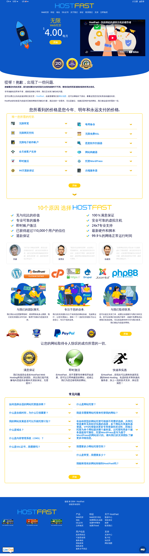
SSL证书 (65, 12)
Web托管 (45, 12)
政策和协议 (80, 535)
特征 (52, 12)
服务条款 (79, 540)
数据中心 (108, 517)
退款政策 (79, 543)
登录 (142, 1)
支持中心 (108, 535)
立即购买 (104, 12)
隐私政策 (79, 546)
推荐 (106, 523)
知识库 (107, 540)
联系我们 (89, 12)
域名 (58, 12)
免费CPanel (94, 525)
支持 (96, 12)
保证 (81, 12)
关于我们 (74, 12)
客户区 (107, 537)
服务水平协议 (81, 549)
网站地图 (62, 96)
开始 (55, 42)
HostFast (40, 96)
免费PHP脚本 (94, 523)
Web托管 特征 (95, 517)
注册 (136, 1)
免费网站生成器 (95, 520)
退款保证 (108, 520)
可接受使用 (80, 537)
